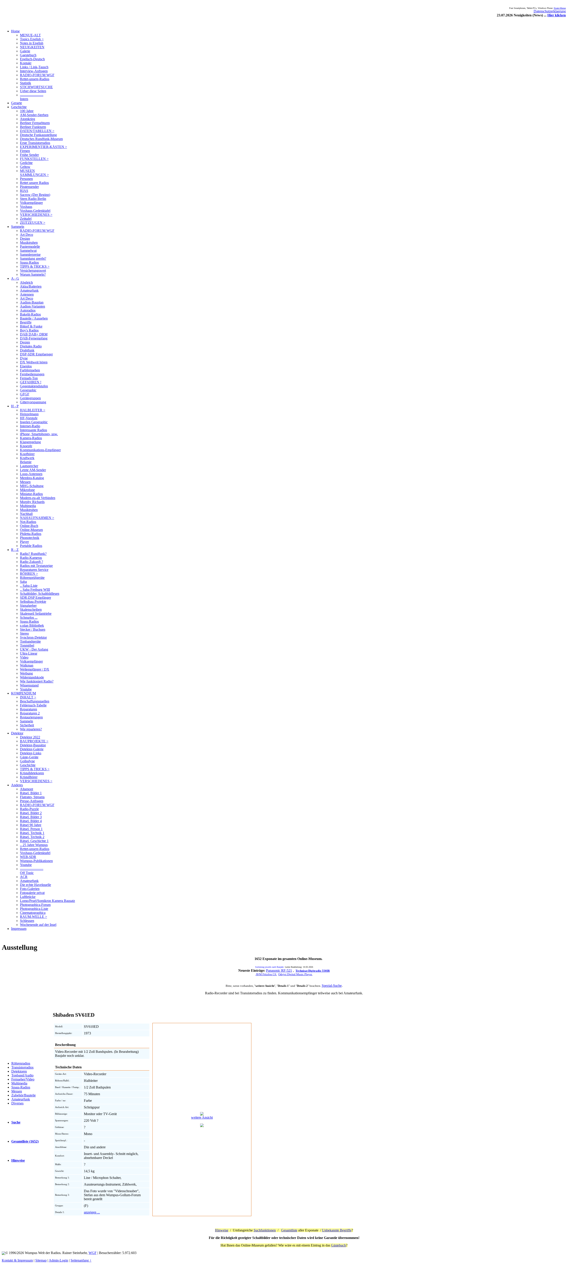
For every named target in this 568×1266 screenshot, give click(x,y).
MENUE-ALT (30, 35)
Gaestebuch (28, 55)
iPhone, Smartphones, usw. (39, 434)
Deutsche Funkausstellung (38, 135)
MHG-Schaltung (31, 486)
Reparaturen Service (34, 570)
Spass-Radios (29, 262)
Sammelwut (28, 250)
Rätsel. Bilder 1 (31, 793)
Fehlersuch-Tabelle (33, 705)
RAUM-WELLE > (33, 917)
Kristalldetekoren (32, 773)
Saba (23, 581)
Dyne (24, 358)
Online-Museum (31, 530)
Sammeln (17, 226)
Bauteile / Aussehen (34, 318)
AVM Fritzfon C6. (266, 974)
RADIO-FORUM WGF (37, 75)
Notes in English (31, 43)
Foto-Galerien (29, 889)
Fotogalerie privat (32, 893)
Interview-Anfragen (34, 71)
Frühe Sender (29, 155)
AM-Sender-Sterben (34, 115)
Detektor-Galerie (31, 749)
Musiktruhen (29, 242)
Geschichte (19, 107)
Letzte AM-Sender (33, 470)
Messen (25, 482)
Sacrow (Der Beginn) (35, 195)
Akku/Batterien (30, 286)
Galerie (25, 51)
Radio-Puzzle (29, 809)
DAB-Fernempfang (33, 338)
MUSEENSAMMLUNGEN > (34, 173)
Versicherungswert (33, 270)
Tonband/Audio (22, 1075)
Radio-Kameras (31, 558)
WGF (93, 1253)
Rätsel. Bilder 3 (31, 817)
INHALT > (28, 697)
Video (24, 657)
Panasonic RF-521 (279, 970)
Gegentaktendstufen (34, 386)
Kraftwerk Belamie (27, 460)
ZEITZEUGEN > (32, 222)
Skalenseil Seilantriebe (35, 613)
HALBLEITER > (32, 410)
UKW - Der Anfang (34, 649)
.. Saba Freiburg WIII (35, 589)
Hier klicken (556, 15)
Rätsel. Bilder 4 (31, 821)
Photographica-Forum (35, 905)
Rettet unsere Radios (34, 183)
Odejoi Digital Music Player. (295, 974)
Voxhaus (26, 207)
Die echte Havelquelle (35, 885)
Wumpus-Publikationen (36, 861)
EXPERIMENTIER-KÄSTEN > (43, 147)
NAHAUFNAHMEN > (37, 518)
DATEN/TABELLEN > (37, 131)
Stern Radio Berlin (33, 199)
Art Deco (26, 234)
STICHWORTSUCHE (36, 87)
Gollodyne (27, 761)
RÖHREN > (29, 573)
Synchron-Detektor (33, 637)
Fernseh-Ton (29, 378)
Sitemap (41, 1260)
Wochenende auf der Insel (38, 925)
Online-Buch (29, 526)
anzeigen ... (92, 1212)
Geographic (28, 390)
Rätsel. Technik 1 (32, 833)
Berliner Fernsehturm (35, 123)
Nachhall (26, 514)
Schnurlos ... (28, 617)
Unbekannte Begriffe (336, 1230)
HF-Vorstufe (28, 418)
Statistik (25, 83)
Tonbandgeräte (30, 641)
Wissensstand (29, 685)
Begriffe (26, 322)
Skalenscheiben (31, 609)
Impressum (18, 928)
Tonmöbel (27, 645)
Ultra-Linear (28, 653)
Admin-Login (58, 1260)
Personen (26, 179)
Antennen (27, 294)
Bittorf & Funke (31, 326)
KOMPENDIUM (23, 693)
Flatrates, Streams (32, 797)
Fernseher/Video (22, 1079)
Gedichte (26, 163)
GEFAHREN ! (30, 382)
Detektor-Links (30, 753)
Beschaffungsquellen (34, 701)
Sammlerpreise (30, 254)
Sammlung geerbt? (33, 258)
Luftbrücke (28, 897)
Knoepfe (26, 446)
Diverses (17, 1103)
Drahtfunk (27, 350)
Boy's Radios (29, 330)
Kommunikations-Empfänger (40, 450)
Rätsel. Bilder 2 (31, 813)
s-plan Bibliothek (32, 625)
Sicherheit (27, 725)
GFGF (24, 394)
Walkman (26, 665)
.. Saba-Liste (28, 585)
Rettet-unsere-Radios (34, 79)
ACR (24, 877)
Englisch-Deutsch (32, 59)
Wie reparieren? (31, 729)
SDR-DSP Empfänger (35, 597)
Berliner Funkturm (33, 127)
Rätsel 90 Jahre (30, 825)
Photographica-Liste (34, 909)
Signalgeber (28, 605)
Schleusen (27, 921)
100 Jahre (27, 111)
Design (25, 238)
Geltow (25, 167)
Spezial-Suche (332, 985)
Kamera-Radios (31, 438)
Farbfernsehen (30, 370)
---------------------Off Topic (31, 871)
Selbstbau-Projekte (33, 601)
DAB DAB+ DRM (33, 334)
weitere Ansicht (202, 1117)
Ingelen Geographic (34, 422)
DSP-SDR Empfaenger (36, 354)
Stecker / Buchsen (32, 629)
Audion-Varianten (32, 306)
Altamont (26, 789)
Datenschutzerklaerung (550, 11)
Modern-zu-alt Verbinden (37, 498)
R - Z (15, 550)
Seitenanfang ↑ (81, 1260)
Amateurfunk (29, 290)
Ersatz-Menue (560, 8)
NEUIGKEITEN (32, 47)
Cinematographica (32, 913)
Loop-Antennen (31, 474)
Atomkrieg (27, 119)
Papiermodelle (30, 246)
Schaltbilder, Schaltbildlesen (39, 593)
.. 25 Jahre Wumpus (34, 845)
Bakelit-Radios (30, 314)
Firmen (25, 151)
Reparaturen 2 (30, 713)
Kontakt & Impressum (17, 1260)
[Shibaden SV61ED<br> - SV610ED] (202, 1114)
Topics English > (32, 39)
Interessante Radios (33, 430)
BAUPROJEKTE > (34, 741)
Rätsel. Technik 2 (32, 837)
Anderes (17, 785)
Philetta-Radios (30, 534)
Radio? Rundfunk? (33, 554)
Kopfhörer (27, 454)
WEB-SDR (28, 857)
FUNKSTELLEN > (34, 159)
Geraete (16, 103)
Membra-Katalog (32, 478)
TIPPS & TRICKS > (34, 266)
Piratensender (29, 187)
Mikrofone (27, 490)
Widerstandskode (32, 677)
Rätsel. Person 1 (31, 829)
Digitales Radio (31, 346)
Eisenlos (26, 366)
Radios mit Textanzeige (36, 566)
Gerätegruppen (30, 398)
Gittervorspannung (33, 402)
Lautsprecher (29, 466)
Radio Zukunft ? (31, 562)
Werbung (26, 673)
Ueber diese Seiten (33, 91)
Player (24, 542)
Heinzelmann (29, 414)
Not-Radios (28, 522)
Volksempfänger (31, 203)
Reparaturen (28, 709)
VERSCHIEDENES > (36, 215)
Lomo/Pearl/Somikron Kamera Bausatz (47, 901)
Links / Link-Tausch (34, 67)
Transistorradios (22, 1067)
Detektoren (19, 1071)
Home (15, 31)
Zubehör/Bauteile (23, 1095)
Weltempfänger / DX (34, 669)
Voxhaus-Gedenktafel (35, 211)
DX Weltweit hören (33, 362)
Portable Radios (31, 546)
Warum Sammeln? (33, 274)
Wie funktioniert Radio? (36, 681)
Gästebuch (338, 1245)
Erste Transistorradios (35, 143)
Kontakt (25, 63)
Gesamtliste (289, 1230)
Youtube (26, 689)
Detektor (17, 733)
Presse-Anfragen (31, 801)
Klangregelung (30, 442)
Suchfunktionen (265, 1230)
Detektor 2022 (30, 737)
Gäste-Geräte (29, 757)
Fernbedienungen (32, 374)
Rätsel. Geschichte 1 (34, 841)
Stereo (24, 633)
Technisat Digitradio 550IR (313, 970)
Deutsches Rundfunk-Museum (41, 139)
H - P (15, 406)
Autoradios (28, 310)
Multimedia (28, 506)
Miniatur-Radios (31, 494)
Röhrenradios (20, 1063)
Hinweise (221, 1230)
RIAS (24, 191)
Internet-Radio (30, 426)
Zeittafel (26, 218)
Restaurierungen (31, 717)
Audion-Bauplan (31, 302)
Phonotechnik (29, 538)
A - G (15, 278)
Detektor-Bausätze (33, 745)
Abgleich (26, 282)
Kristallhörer (28, 777)
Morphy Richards (32, 502)
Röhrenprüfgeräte (32, 577)
